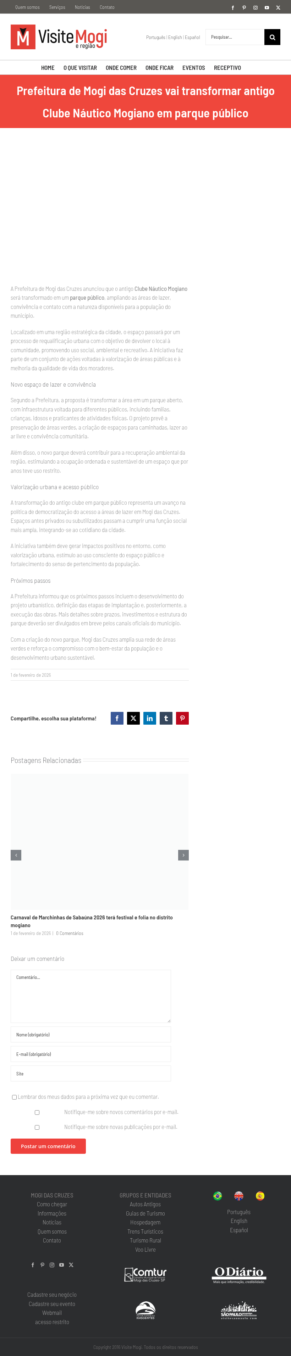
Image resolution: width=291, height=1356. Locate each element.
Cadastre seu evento (52, 1303)
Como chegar (52, 1203)
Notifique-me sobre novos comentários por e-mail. (121, 1111)
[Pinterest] (42, 1265)
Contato (52, 1240)
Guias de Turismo (145, 1213)
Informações (52, 1213)
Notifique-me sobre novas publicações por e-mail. (120, 1126)
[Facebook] (33, 1265)
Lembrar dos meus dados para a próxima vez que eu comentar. (88, 1096)
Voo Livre (145, 1249)
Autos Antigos (145, 1203)
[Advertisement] (239, 190)
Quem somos (52, 1231)
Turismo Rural (145, 1240)
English (175, 37)
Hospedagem (145, 1221)
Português (155, 37)
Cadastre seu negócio (52, 1294)
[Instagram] (52, 1265)
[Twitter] (71, 1265)
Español (192, 37)
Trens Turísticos (145, 1231)
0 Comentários (69, 933)
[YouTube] (61, 1265)
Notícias (52, 1221)
